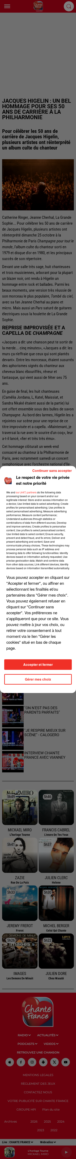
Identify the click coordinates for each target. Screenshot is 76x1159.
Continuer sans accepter (52, 470)
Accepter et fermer (38, 664)
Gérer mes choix (38, 679)
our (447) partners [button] (26, 492)
